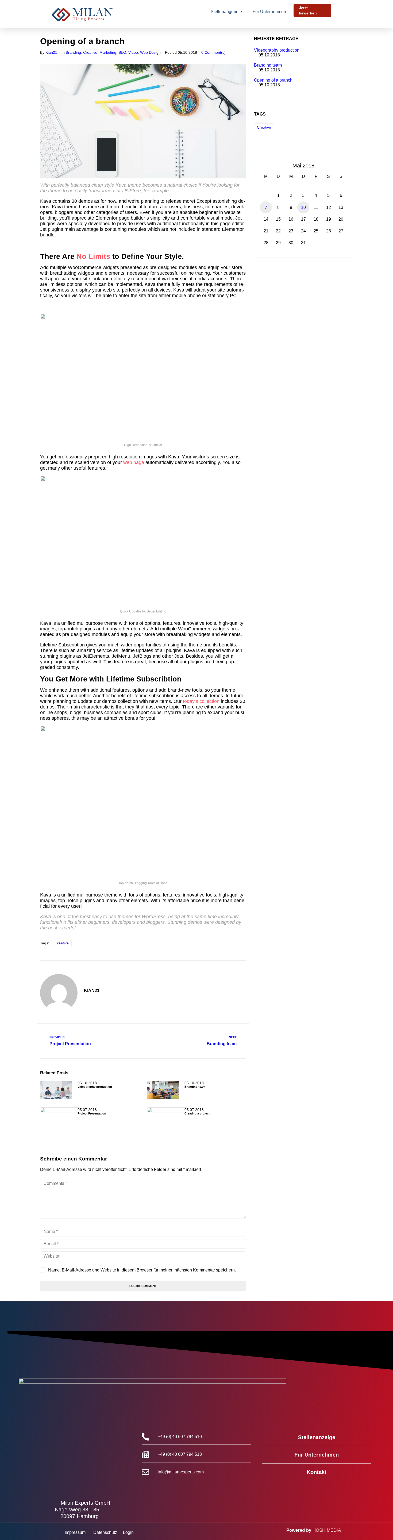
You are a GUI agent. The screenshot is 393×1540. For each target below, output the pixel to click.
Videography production (95, 1086)
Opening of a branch (273, 80)
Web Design (150, 52)
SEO (122, 52)
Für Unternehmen (269, 11)
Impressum (75, 1532)
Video (133, 52)
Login (128, 1532)
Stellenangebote (226, 11)
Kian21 (51, 52)
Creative (90, 52)
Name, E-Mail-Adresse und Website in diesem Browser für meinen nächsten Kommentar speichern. (142, 1270)
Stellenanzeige (316, 1437)
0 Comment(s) (213, 52)
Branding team (194, 1086)
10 (303, 207)
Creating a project (197, 1113)
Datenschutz (105, 1532)
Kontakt (316, 1472)
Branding (73, 52)
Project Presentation (92, 1113)
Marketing (107, 52)
